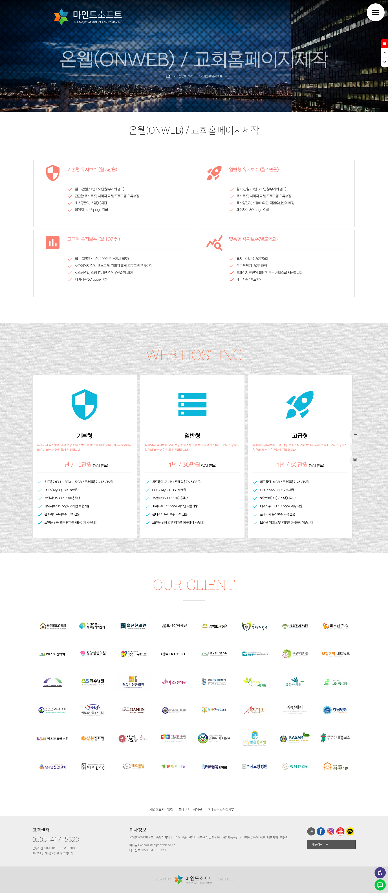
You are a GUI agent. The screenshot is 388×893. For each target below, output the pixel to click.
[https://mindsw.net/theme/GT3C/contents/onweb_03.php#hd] (384, 53)
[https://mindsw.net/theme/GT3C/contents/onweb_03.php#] (321, 832)
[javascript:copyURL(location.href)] (312, 832)
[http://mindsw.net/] (194, 879)
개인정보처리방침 (161, 809)
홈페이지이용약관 (190, 809)
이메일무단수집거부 (221, 809)
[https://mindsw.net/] (89, 16)
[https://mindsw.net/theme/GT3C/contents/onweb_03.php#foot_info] (384, 62)
